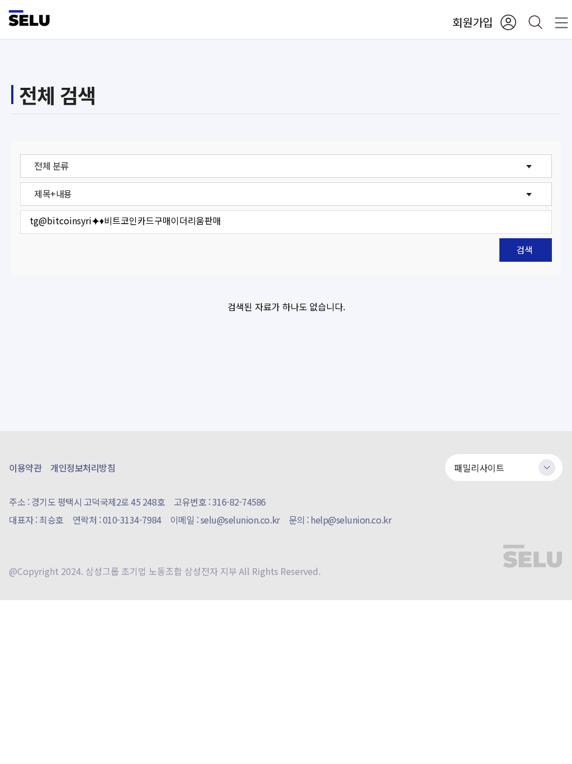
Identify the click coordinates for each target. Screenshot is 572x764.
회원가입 (472, 22)
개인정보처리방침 (82, 467)
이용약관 (25, 467)
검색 (524, 249)
